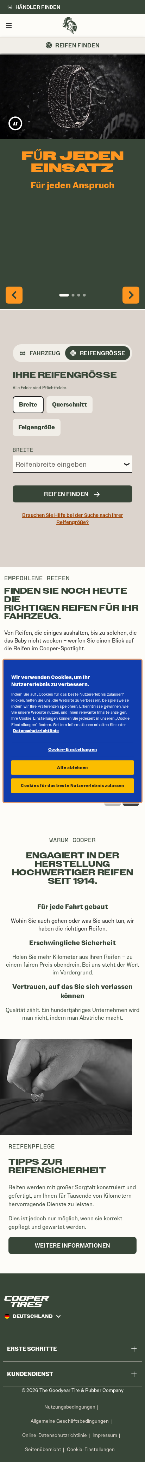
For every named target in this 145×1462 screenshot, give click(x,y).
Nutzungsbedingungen (69, 1407)
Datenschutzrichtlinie (36, 730)
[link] (33, 7)
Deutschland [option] (33, 1316)
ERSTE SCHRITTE (32, 1349)
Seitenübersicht (43, 1449)
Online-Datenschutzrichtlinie (54, 1435)
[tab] (40, 353)
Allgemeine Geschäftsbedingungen (70, 1421)
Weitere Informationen (73, 1245)
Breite (23, 449)
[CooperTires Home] (69, 25)
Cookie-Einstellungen (91, 1449)
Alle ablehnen (72, 767)
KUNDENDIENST (30, 1374)
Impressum (105, 1435)
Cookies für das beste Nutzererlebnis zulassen (72, 785)
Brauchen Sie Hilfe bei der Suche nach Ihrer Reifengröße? (72, 518)
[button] (14, 295)
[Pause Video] (15, 123)
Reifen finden (77, 45)
